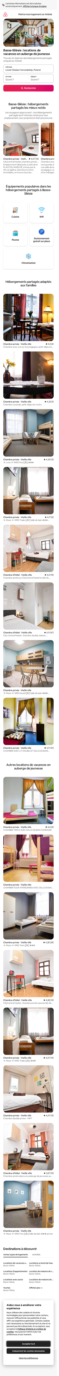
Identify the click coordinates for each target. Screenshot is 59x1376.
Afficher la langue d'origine (35, 6)
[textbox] (15, 79)
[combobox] (28, 70)
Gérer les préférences (28, 1358)
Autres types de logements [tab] (15, 1254)
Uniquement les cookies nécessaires (28, 1351)
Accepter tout (28, 1344)
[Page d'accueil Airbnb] (5, 14)
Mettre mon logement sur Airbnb (35, 14)
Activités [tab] (36, 1254)
